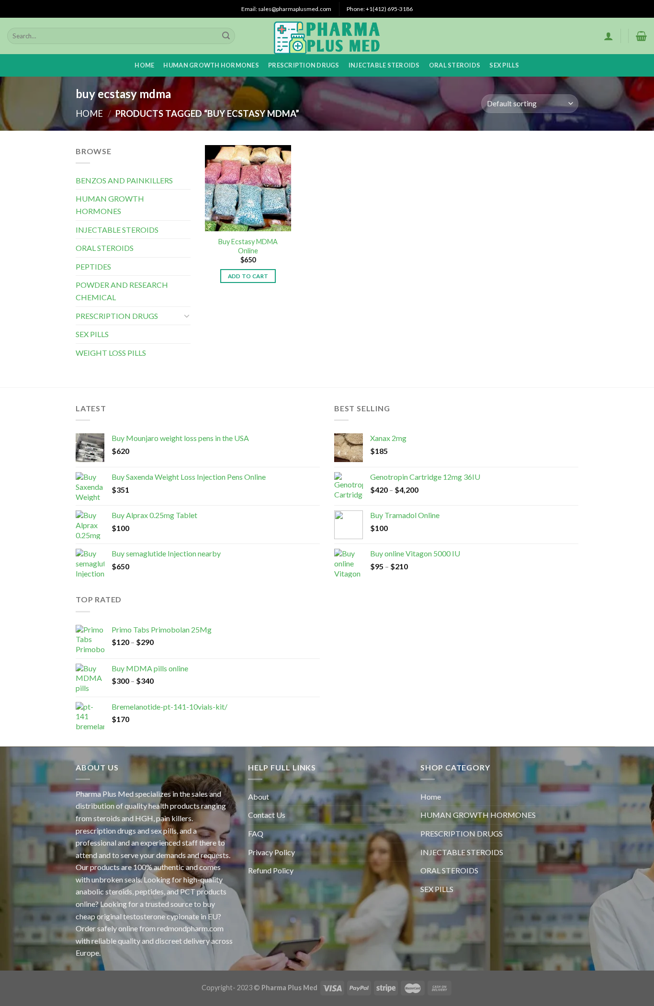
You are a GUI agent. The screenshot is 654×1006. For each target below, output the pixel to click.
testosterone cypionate (161, 916)
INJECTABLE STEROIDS (384, 65)
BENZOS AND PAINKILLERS (124, 180)
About (258, 796)
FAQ (255, 833)
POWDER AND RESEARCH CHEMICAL (122, 291)
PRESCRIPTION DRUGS (303, 65)
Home (144, 65)
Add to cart (248, 276)
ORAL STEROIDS (454, 65)
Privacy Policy (271, 852)
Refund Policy (270, 870)
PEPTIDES (93, 266)
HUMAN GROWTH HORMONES (211, 65)
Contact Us (266, 814)
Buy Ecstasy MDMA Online (248, 246)
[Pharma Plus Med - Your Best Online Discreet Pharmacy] (327, 36)
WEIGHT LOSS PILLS (111, 352)
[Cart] (641, 35)
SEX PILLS (504, 65)
